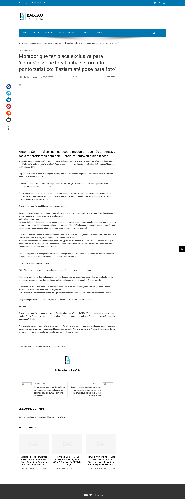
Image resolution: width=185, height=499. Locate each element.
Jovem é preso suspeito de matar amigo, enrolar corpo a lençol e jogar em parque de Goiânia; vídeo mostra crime (86, 390)
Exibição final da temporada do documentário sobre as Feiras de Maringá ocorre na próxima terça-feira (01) (33, 461)
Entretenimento (25, 50)
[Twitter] (8, 93)
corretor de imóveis (44, 347)
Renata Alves (60, 347)
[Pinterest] (8, 106)
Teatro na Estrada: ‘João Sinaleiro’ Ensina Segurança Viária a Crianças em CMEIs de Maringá (67, 461)
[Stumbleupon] (8, 113)
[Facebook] (8, 86)
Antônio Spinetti (26, 347)
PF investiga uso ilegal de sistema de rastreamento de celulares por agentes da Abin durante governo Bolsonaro (49, 390)
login (39, 417)
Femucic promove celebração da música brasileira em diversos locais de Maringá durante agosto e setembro (101, 461)
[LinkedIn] (8, 99)
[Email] (8, 119)
